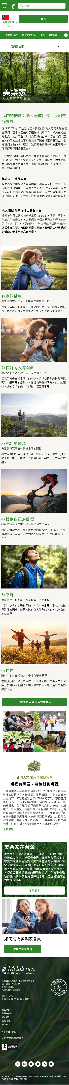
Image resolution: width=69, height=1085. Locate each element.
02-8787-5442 (7, 995)
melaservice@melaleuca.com (15, 998)
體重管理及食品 (29, 35)
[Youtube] (37, 1064)
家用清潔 (53, 35)
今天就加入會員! (9, 1031)
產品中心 (6, 1010)
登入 (43, 19)
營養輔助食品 (12, 35)
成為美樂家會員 (22, 949)
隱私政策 (6, 1021)
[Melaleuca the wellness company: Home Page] (13, 5)
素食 (43, 35)
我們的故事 (7, 1013)
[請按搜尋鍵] (21, 5)
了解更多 (8, 829)
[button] (31, 1064)
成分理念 (6, 1017)
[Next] (66, 35)
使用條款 (6, 1024)
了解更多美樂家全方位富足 (34, 702)
